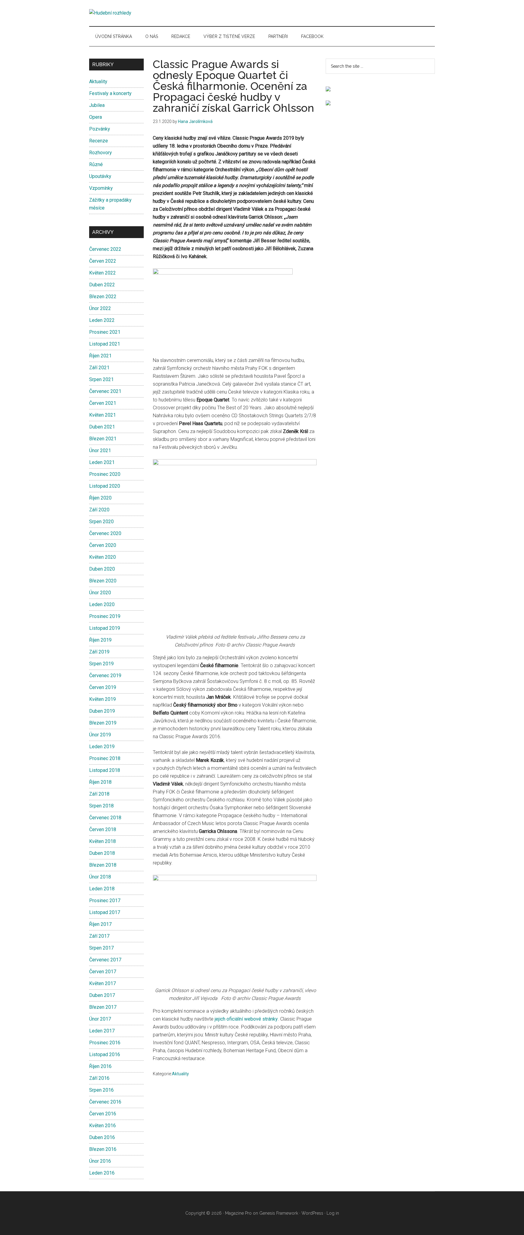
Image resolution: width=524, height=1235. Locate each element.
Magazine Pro (238, 1213)
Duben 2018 (102, 853)
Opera (95, 117)
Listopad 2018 (104, 770)
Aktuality (180, 1073)
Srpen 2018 (101, 806)
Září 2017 (99, 936)
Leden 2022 (102, 320)
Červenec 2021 (105, 391)
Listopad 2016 (104, 1054)
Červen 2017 (102, 971)
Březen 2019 (102, 723)
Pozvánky (99, 129)
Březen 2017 (102, 1007)
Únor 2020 (100, 592)
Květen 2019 (102, 699)
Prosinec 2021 (104, 332)
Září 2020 (99, 510)
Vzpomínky (101, 188)
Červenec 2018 (105, 817)
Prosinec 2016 (104, 1043)
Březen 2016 (102, 1149)
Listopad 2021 (104, 344)
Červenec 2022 (105, 249)
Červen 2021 (102, 403)
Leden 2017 (102, 1031)
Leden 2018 (102, 889)
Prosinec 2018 (104, 758)
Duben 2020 (102, 569)
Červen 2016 (102, 1114)
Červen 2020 (102, 545)
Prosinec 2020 (104, 474)
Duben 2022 (102, 285)
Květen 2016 (102, 1125)
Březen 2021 (102, 439)
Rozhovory (100, 152)
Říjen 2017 (100, 924)
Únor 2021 (100, 450)
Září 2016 (99, 1078)
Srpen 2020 (101, 521)
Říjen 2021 (100, 356)
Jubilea (97, 105)
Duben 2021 (102, 427)
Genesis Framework (278, 1213)
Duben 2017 (102, 995)
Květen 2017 (102, 983)
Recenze (98, 141)
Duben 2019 (102, 711)
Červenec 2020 (105, 533)
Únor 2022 (100, 308)
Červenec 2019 (105, 675)
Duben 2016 (102, 1137)
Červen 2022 (102, 261)
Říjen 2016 (100, 1066)
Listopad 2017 (104, 912)
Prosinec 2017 (104, 900)
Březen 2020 (102, 581)
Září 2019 (99, 652)
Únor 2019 (100, 735)
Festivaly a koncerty (110, 93)
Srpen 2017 (101, 948)
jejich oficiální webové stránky (246, 1019)
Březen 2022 (102, 296)
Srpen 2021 (101, 379)
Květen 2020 (102, 557)
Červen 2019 (102, 687)
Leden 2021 (102, 462)
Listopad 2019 (104, 628)
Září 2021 (99, 367)
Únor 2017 (100, 1019)
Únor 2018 (100, 877)
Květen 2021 (102, 415)
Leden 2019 (102, 746)
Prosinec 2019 (104, 616)
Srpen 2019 (101, 664)
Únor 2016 (100, 1161)
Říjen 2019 (100, 640)
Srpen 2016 (101, 1090)
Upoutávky (100, 176)
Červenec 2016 (105, 1102)
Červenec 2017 (105, 960)
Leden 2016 (102, 1173)
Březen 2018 (102, 865)
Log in (333, 1213)
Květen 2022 (102, 273)
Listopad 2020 (104, 486)
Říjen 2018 (100, 782)
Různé (96, 164)
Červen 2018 (102, 829)
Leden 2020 (102, 604)
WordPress (312, 1213)
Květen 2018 (102, 841)
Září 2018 (99, 794)
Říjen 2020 (100, 498)
